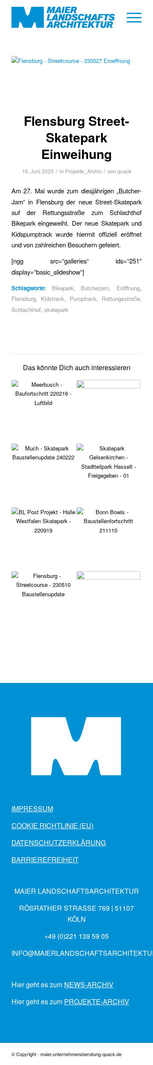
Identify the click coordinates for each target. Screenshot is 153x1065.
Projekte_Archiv (83, 171)
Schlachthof (26, 310)
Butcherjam (95, 288)
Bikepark (63, 288)
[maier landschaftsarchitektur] (63, 17)
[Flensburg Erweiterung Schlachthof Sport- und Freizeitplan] (43, 603)
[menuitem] (130, 17)
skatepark (56, 310)
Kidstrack (52, 299)
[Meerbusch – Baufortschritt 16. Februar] (43, 412)
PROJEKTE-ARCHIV (96, 1001)
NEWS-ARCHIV (88, 984)
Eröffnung (128, 288)
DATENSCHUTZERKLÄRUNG (58, 842)
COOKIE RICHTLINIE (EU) (52, 825)
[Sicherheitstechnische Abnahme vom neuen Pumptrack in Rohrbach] (108, 603)
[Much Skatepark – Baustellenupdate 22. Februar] (43, 475)
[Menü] (130, 17)
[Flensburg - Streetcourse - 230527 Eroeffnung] (76, 79)
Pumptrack (83, 299)
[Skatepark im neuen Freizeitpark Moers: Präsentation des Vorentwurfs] (108, 412)
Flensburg (23, 299)
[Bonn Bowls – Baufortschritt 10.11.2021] (108, 539)
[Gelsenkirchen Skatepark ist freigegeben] (108, 475)
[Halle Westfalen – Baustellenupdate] (43, 539)
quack (124, 171)
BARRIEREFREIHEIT (45, 859)
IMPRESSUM (32, 808)
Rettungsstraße (121, 299)
